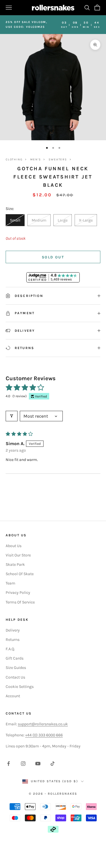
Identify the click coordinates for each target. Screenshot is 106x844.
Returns (13, 639)
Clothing (14, 159)
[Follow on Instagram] (23, 763)
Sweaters (58, 159)
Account (13, 696)
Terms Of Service (20, 602)
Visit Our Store (18, 555)
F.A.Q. (10, 649)
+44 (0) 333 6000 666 (44, 735)
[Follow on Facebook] (8, 763)
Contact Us (15, 677)
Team (10, 583)
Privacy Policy (18, 592)
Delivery (13, 630)
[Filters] (12, 416)
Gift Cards (14, 658)
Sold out (53, 257)
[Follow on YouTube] (38, 763)
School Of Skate (20, 573)
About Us (13, 545)
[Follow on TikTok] (52, 763)
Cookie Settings (20, 686)
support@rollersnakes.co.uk (43, 724)
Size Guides (16, 667)
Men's (35, 159)
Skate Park (15, 564)
